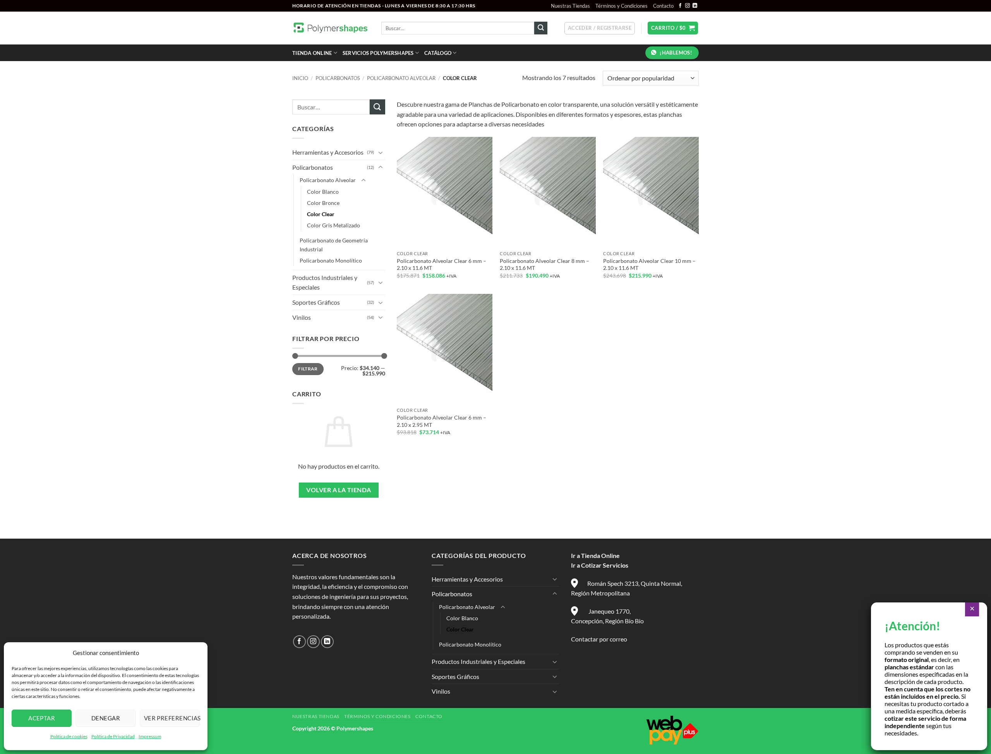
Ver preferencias (172, 718)
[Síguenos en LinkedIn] (695, 6)
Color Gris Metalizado (333, 225)
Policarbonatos (337, 78)
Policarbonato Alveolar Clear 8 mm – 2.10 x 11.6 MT (544, 264)
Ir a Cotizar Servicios (599, 565)
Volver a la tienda (338, 489)
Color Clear (320, 214)
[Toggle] (380, 152)
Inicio (300, 78)
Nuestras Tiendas (570, 6)
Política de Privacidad (113, 736)
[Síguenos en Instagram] (687, 6)
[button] (599, 28)
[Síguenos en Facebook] (680, 6)
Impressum (150, 736)
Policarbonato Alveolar (401, 78)
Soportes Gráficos (316, 302)
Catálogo (437, 53)
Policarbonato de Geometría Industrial (334, 244)
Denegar (105, 718)
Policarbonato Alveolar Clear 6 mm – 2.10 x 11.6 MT (441, 264)
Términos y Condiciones (621, 6)
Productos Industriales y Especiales (324, 282)
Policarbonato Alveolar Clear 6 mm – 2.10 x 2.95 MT (441, 421)
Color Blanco (323, 191)
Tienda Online (312, 53)
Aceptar (41, 718)
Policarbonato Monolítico (331, 260)
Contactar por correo (599, 639)
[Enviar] (540, 28)
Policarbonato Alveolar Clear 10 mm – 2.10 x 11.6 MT (649, 264)
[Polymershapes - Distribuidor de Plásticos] (331, 28)
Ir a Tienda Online (595, 555)
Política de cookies (68, 736)
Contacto (663, 6)
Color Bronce (323, 203)
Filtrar (308, 369)
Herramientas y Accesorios (327, 152)
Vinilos (301, 317)
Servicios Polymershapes (378, 53)
